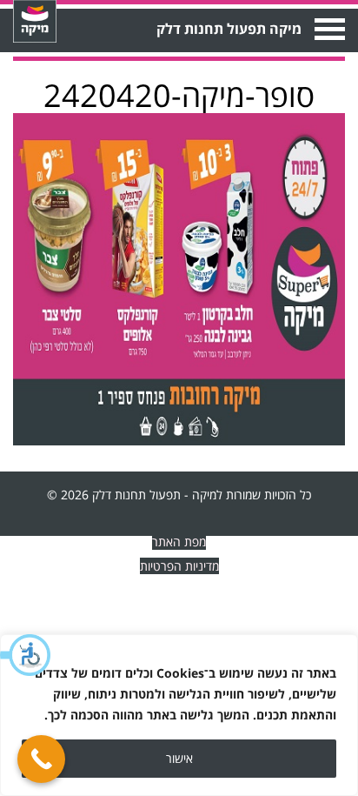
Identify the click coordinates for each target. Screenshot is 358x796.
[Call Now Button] (41, 759)
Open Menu (328, 29)
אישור (179, 758)
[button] (26, 655)
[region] (179, 715)
